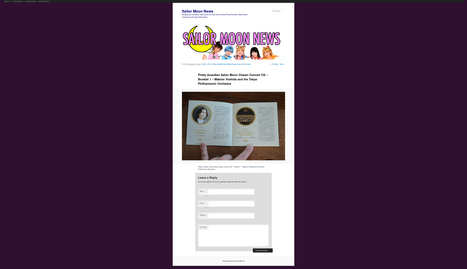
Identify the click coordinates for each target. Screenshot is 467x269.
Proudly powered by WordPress (233, 261)
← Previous (274, 64)
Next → (282, 64)
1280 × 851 (206, 64)
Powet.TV (7, 1)
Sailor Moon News (43, 1)
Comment (203, 227)
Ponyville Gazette (30, 1)
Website (202, 215)
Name (203, 191)
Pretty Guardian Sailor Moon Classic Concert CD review (231, 64)
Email (203, 203)
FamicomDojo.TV (18, 1)
